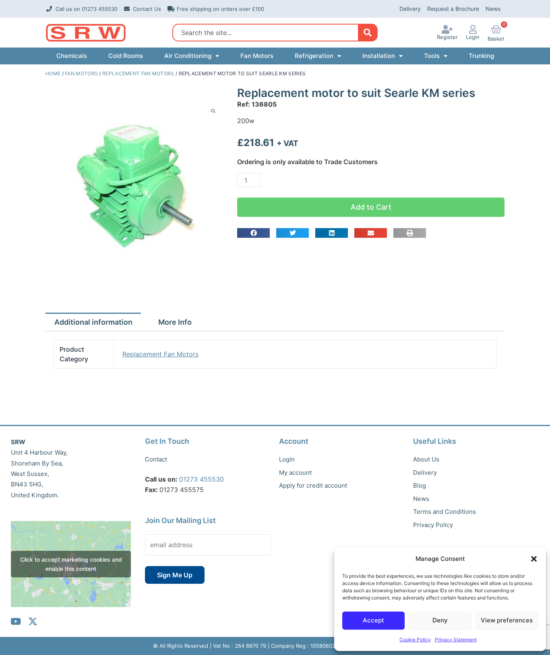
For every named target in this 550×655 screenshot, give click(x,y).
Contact (156, 459)
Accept (373, 620)
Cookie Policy (415, 639)
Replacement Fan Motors (138, 73)
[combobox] (267, 33)
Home (52, 73)
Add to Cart (371, 207)
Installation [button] (378, 56)
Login (473, 37)
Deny (440, 620)
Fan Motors (256, 56)
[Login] (472, 29)
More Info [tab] (175, 322)
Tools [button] (432, 56)
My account (295, 472)
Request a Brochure (453, 8)
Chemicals (71, 56)
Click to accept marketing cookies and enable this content (71, 564)
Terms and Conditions (444, 511)
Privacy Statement (456, 639)
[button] (534, 559)
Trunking (481, 56)
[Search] (367, 33)
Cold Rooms (125, 56)
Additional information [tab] (93, 322)
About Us (426, 459)
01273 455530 (201, 479)
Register (447, 37)
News (493, 8)
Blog (419, 485)
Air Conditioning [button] (187, 56)
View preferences (507, 620)
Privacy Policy (433, 525)
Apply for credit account (313, 485)
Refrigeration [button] (314, 56)
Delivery (410, 8)
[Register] (447, 29)
